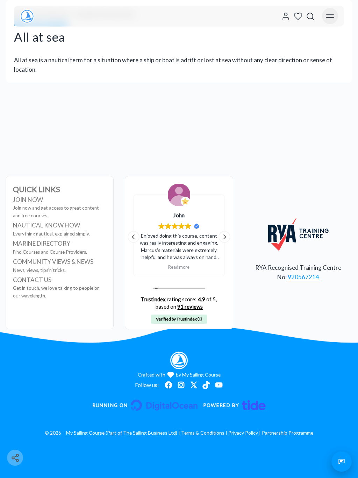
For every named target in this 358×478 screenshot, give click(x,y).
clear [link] (270, 60)
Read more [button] (178, 267)
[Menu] (330, 16)
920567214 (303, 277)
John (179, 215)
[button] (224, 237)
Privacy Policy (243, 433)
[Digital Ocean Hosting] (145, 405)
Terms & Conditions (202, 433)
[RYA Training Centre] (298, 234)
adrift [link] (188, 60)
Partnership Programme (287, 433)
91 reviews (190, 306)
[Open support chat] (341, 461)
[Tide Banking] (234, 405)
